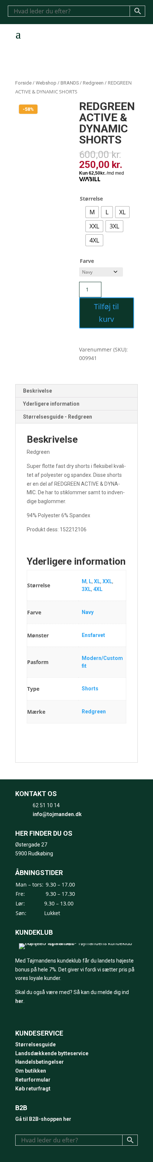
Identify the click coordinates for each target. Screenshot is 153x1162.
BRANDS (70, 83)
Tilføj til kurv (106, 312)
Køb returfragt (33, 1089)
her (19, 1001)
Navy (88, 612)
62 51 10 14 (46, 805)
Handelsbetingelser (39, 1062)
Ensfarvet (93, 635)
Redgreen (93, 83)
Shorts (90, 688)
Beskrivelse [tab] (37, 391)
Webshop (46, 83)
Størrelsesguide (35, 1044)
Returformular (33, 1080)
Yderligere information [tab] (51, 404)
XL (97, 581)
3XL (86, 589)
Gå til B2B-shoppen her (43, 1119)
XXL (107, 581)
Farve (87, 260)
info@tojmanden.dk (57, 814)
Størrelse (91, 198)
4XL (97, 589)
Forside (23, 83)
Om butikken (30, 1071)
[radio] (92, 212)
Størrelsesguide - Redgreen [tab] (57, 417)
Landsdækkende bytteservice (51, 1053)
